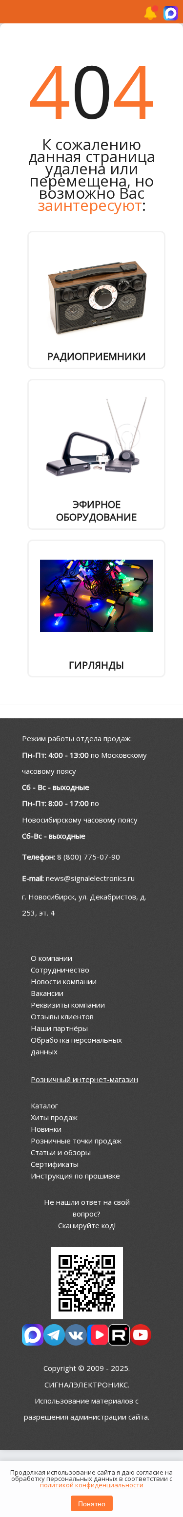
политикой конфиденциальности (91, 1484)
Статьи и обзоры (61, 1152)
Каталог (44, 1105)
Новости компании (64, 981)
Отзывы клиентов (62, 1016)
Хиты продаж (54, 1117)
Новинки (46, 1129)
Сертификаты (55, 1164)
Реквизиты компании (68, 1005)
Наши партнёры (59, 1028)
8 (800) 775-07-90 (88, 857)
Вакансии (47, 993)
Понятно (91, 1503)
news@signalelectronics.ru (90, 878)
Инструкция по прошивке (75, 1175)
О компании (51, 958)
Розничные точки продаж (76, 1140)
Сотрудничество (60, 969)
